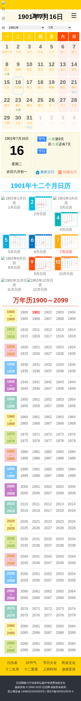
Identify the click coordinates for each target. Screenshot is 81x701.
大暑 (18, 109)
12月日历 (40, 289)
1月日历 (14, 207)
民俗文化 (69, 663)
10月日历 (66, 274)
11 (40, 64)
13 (63, 64)
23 (18, 100)
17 (29, 82)
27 (63, 100)
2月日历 (40, 214)
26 (52, 100)
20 (63, 82)
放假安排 (69, 669)
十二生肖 (12, 669)
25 (40, 100)
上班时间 (50, 669)
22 (7, 100)
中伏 (29, 127)
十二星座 (31, 669)
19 (52, 82)
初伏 (74, 91)
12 (52, 64)
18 (40, 82)
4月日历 (66, 229)
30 (18, 118)
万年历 (39, 16)
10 (29, 64)
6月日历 (40, 252)
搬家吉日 (47, 172)
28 (74, 100)
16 (18, 82)
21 (74, 82)
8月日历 (14, 267)
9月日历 (40, 274)
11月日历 (14, 289)
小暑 (7, 74)
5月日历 (14, 252)
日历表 (12, 663)
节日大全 (50, 663)
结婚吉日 (70, 172)
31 (29, 118)
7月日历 (66, 252)
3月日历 (66, 207)
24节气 (31, 663)
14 (74, 64)
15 (7, 82)
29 (7, 118)
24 (29, 100)
